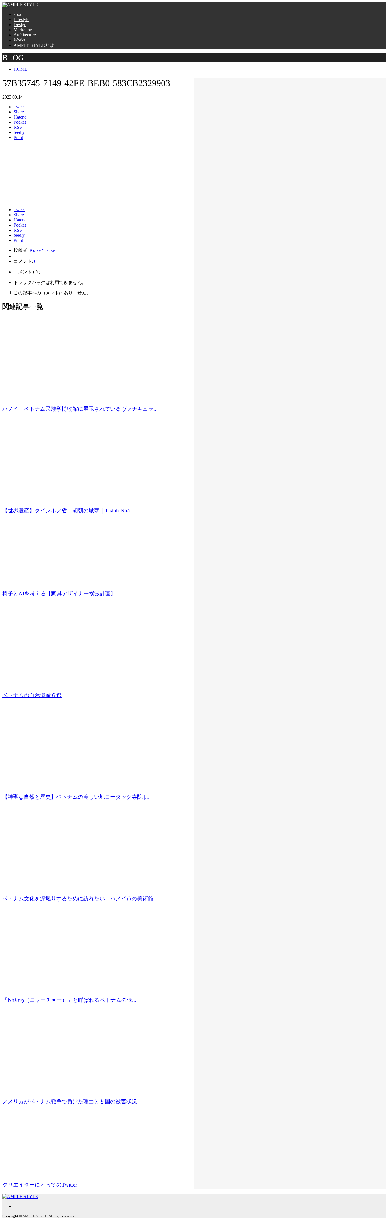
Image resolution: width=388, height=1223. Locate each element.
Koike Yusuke (42, 250)
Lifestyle (21, 19)
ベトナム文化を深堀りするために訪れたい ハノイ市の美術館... (80, 899)
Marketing (23, 29)
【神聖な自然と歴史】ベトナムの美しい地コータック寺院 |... (75, 797)
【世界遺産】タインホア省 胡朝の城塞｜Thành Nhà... (68, 511)
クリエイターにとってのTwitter (39, 1185)
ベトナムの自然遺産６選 (32, 695)
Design (20, 24)
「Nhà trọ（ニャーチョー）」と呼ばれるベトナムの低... (69, 1000)
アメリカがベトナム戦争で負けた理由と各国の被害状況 (69, 1101)
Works (19, 40)
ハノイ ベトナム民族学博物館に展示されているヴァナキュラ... (80, 409)
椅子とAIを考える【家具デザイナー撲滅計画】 (59, 594)
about (19, 14)
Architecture (25, 34)
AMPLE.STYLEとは (34, 45)
